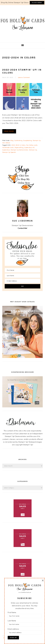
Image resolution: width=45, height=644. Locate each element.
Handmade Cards (8, 147)
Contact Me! (22, 228)
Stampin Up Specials (9, 152)
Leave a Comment (24, 77)
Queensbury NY (29, 147)
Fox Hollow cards (32, 145)
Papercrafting (19, 147)
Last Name (12, 621)
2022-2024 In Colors (18, 145)
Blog (11, 140)
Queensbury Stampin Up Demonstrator (15, 150)
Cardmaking (18, 140)
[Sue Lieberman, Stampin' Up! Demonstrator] (22, 33)
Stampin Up (33, 150)
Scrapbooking (27, 140)
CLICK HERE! (37, 2)
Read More (9, 131)
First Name (12, 612)
